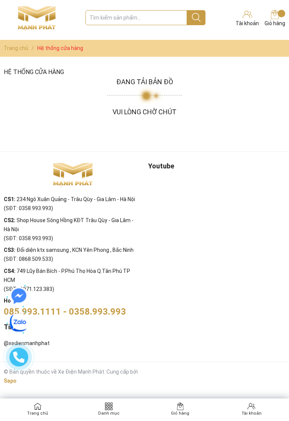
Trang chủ (37, 413)
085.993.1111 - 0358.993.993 (65, 311)
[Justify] (196, 17)
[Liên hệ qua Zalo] (18, 322)
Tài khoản (252, 413)
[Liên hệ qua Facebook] (18, 296)
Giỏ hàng (275, 23)
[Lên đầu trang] (268, 385)
